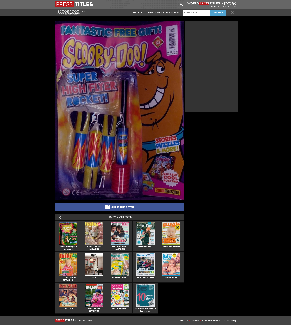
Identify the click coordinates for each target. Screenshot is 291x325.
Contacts (195, 321)
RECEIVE (218, 12)
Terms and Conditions (211, 321)
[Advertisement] (211, 43)
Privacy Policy (230, 321)
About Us (184, 321)
